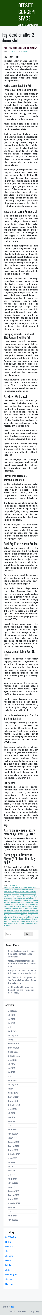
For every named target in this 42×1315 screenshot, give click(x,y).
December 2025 (13, 1043)
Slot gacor (9, 1284)
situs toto (8, 1246)
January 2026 (12, 1039)
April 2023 (11, 1174)
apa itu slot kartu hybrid (16, 890)
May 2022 (11, 1207)
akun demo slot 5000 (14, 887)
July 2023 (11, 1162)
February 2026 (13, 1035)
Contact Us (22, 1311)
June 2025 (11, 1068)
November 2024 (13, 1096)
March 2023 (12, 1178)
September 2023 (14, 1154)
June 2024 (11, 1117)
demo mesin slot (8, 900)
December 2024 (13, 1092)
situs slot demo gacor (16, 917)
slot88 (7, 1270)
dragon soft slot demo (18, 908)
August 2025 (12, 1060)
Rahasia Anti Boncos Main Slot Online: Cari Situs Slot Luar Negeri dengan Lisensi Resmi (21, 954)
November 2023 (13, 1146)
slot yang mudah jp (19, 921)
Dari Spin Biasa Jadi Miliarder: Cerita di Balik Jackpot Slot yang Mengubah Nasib (22, 972)
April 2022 (11, 1211)
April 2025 (11, 1076)
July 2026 (11, 1015)
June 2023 (11, 1166)
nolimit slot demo (33, 913)
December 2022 (13, 1191)
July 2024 (11, 1113)
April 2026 (11, 1027)
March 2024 (12, 1129)
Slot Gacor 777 (13, 885)
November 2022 (13, 1195)
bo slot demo (15, 894)
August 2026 (12, 1010)
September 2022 (14, 1203)
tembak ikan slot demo (17, 923)
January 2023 (12, 1187)
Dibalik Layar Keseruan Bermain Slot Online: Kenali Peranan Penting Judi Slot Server (22, 963)
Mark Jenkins (24, 51)
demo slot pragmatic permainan (17, 906)
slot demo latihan (27, 917)
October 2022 (13, 1199)
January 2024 (13, 1137)
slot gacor (9, 1279)
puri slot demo (22, 915)
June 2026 (11, 1019)
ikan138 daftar (10, 1237)
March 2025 (12, 1080)
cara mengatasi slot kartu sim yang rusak (23, 896)
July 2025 (11, 1064)
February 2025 (13, 1084)
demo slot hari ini (15, 902)
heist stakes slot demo (13, 911)
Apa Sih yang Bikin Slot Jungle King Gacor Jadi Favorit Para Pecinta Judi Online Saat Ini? (21, 990)
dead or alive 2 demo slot (30, 898)
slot (6, 1251)
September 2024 (14, 1105)
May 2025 (11, 1072)
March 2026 (12, 1031)
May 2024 (11, 1121)
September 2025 (14, 1055)
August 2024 (12, 1109)
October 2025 (13, 1051)
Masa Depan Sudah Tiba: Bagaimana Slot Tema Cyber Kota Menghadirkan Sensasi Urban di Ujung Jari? (22, 980)
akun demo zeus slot (26, 887)
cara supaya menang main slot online (21, 897)
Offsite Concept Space (27, 11)
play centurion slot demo (11, 915)
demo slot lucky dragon (27, 902)
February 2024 (13, 1133)
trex (12, 1306)
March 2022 (12, 1215)
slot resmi (9, 1255)
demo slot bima (18, 900)
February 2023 (13, 1182)
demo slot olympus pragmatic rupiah (21, 904)
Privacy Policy (34, 1311)
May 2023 (11, 1170)
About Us (12, 1311)
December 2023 (13, 1142)
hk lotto (8, 1241)
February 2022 (13, 1219)
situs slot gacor (11, 1274)
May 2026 (11, 1023)
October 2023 (13, 1150)
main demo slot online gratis (19, 913)
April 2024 (12, 1125)
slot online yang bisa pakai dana (22, 919)
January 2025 (12, 1088)
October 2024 (13, 1101)
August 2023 (12, 1158)
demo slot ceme (27, 900)
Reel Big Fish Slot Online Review (20, 47)
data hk (8, 1260)
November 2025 (13, 1047)
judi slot (8, 1265)
